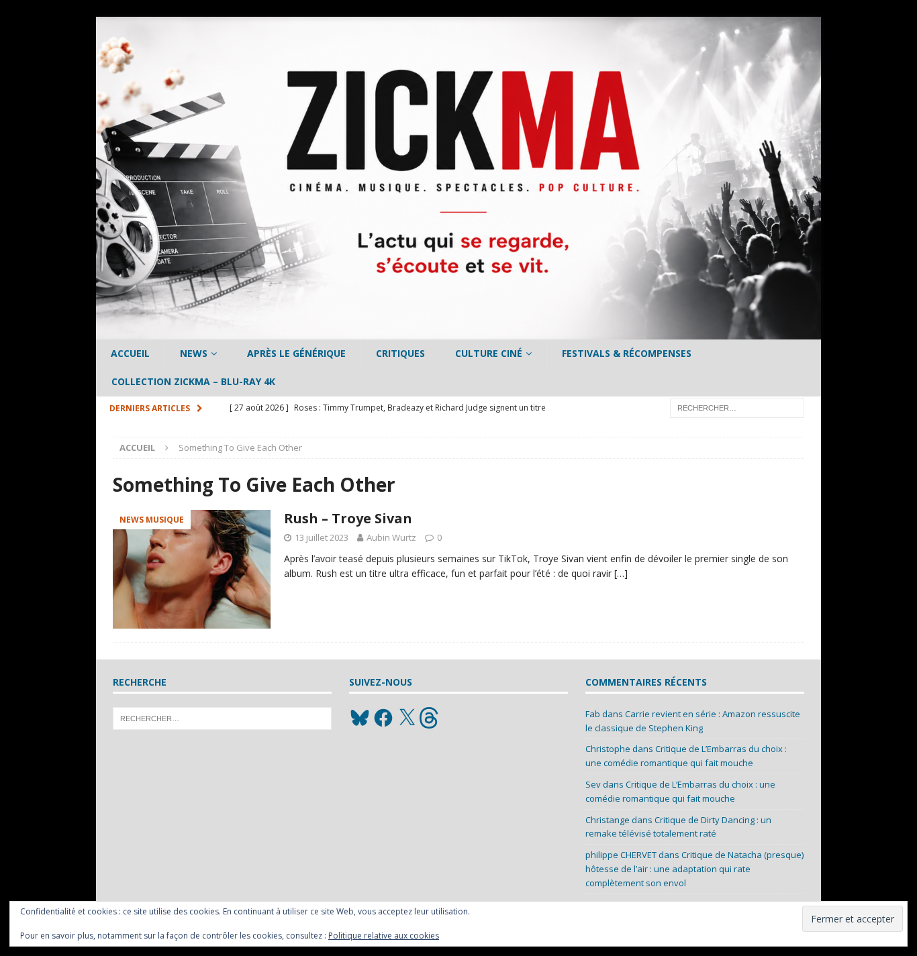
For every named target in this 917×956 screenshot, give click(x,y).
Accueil (130, 353)
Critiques (400, 353)
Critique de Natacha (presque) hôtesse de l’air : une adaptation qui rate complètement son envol (694, 869)
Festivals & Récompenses (626, 353)
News (193, 353)
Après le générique (296, 353)
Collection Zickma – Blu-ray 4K (193, 381)
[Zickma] (458, 331)
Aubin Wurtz (391, 537)
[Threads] (430, 718)
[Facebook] (383, 718)
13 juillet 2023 (321, 537)
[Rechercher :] (737, 407)
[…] (621, 573)
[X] (407, 718)
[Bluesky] (360, 718)
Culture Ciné (488, 353)
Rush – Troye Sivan (348, 518)
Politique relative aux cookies (383, 935)
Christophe (607, 749)
